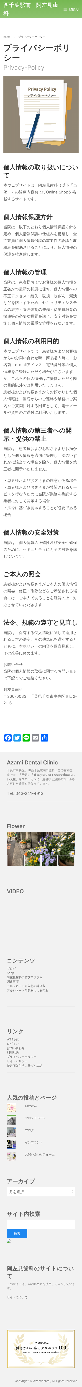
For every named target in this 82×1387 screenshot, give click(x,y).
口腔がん (31, 1106)
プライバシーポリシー (22, 1057)
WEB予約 (13, 1039)
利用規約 (13, 1052)
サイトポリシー (17, 1061)
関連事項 (13, 981)
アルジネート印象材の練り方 (26, 986)
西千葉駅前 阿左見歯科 (30, 9)
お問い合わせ (16, 1048)
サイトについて (17, 1297)
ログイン (13, 1043)
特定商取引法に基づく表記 (24, 1065)
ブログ (11, 968)
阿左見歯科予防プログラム (24, 977)
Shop (10, 973)
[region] (41, 849)
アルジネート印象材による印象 (27, 990)
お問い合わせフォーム (40, 1154)
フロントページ (35, 1118)
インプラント (34, 1142)
